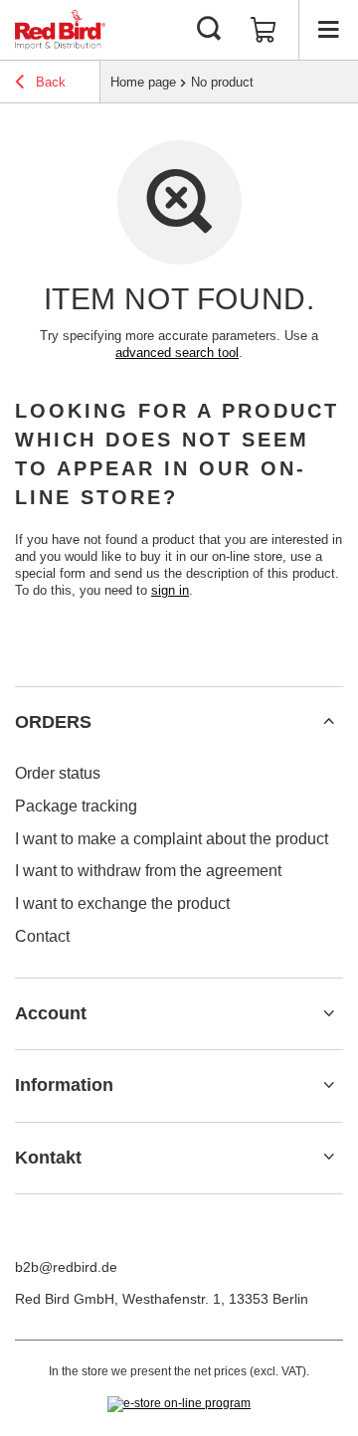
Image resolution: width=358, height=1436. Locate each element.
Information (64, 1085)
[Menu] (328, 30)
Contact (42, 936)
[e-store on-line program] (179, 1404)
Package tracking (76, 806)
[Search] (209, 30)
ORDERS (53, 722)
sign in (170, 590)
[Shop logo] (60, 30)
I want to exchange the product (122, 903)
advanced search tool (177, 352)
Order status (57, 773)
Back (49, 82)
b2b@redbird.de (66, 1267)
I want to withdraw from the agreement (148, 870)
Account (51, 1013)
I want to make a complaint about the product (171, 838)
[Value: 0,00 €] (263, 30)
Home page (143, 82)
